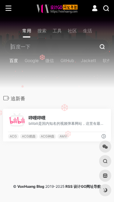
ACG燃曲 (29, 136)
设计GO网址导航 (87, 186)
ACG (13, 136)
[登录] (95, 9)
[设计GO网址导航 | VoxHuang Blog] (57, 8)
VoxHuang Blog (30, 186)
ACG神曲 (47, 136)
